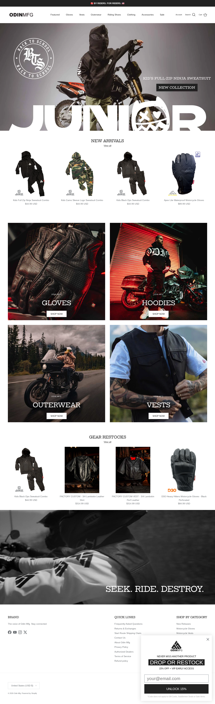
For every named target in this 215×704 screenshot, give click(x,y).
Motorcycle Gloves (185, 628)
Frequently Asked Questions (128, 624)
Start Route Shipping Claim (127, 633)
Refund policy (121, 661)
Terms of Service (122, 656)
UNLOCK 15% (176, 689)
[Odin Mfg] (21, 15)
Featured (55, 14)
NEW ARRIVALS (107, 141)
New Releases (183, 624)
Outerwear (96, 14)
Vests (82, 14)
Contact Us (119, 637)
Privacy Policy (121, 647)
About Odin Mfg (122, 642)
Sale (162, 14)
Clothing (131, 14)
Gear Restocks (107, 437)
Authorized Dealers (123, 651)
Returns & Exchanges (125, 628)
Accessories (148, 14)
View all (107, 145)
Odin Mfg (17, 693)
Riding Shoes (114, 14)
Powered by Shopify (29, 693)
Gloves (69, 14)
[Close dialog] (208, 639)
